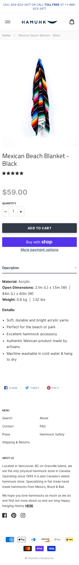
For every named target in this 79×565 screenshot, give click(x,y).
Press (6, 434)
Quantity (9, 203)
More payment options (39, 249)
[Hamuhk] (39, 21)
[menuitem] (72, 21)
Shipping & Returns (16, 442)
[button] (13, 173)
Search (7, 418)
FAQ (43, 426)
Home (6, 35)
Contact (8, 426)
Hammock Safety (52, 434)
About (44, 418)
